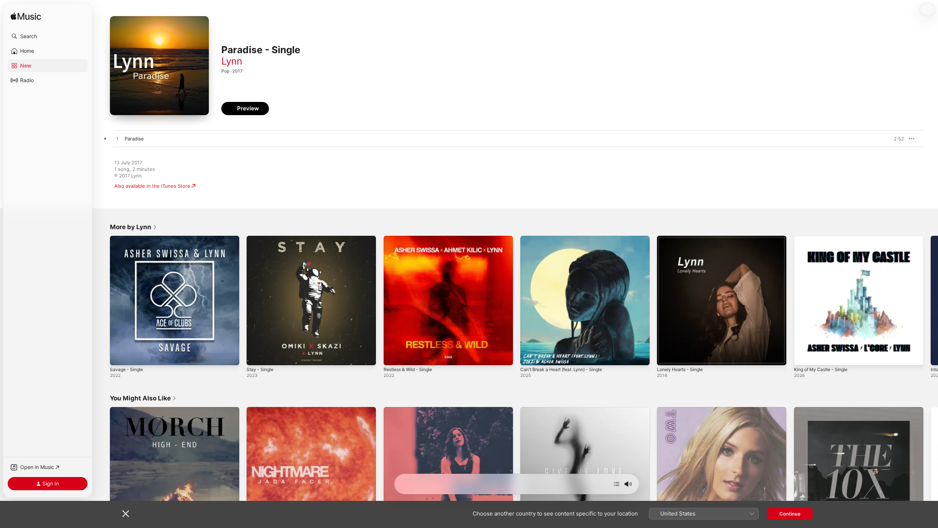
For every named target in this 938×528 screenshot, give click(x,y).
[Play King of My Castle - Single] (803, 356)
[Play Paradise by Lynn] (117, 139)
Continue (790, 514)
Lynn (231, 61)
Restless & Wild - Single (410, 239)
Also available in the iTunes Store (152, 186)
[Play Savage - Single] (119, 356)
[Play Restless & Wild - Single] (392, 356)
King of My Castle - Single (823, 239)
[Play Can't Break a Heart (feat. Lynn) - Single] (529, 356)
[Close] (125, 513)
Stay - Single (261, 239)
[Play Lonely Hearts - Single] (666, 356)
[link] (133, 227)
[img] (26, 16)
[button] (47, 36)
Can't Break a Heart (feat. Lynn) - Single (566, 239)
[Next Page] (931, 300)
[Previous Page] (102, 300)
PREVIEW (896, 138)
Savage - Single (127, 239)
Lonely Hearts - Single (682, 239)
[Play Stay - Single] (255, 356)
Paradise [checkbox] (134, 139)
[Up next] (616, 484)
